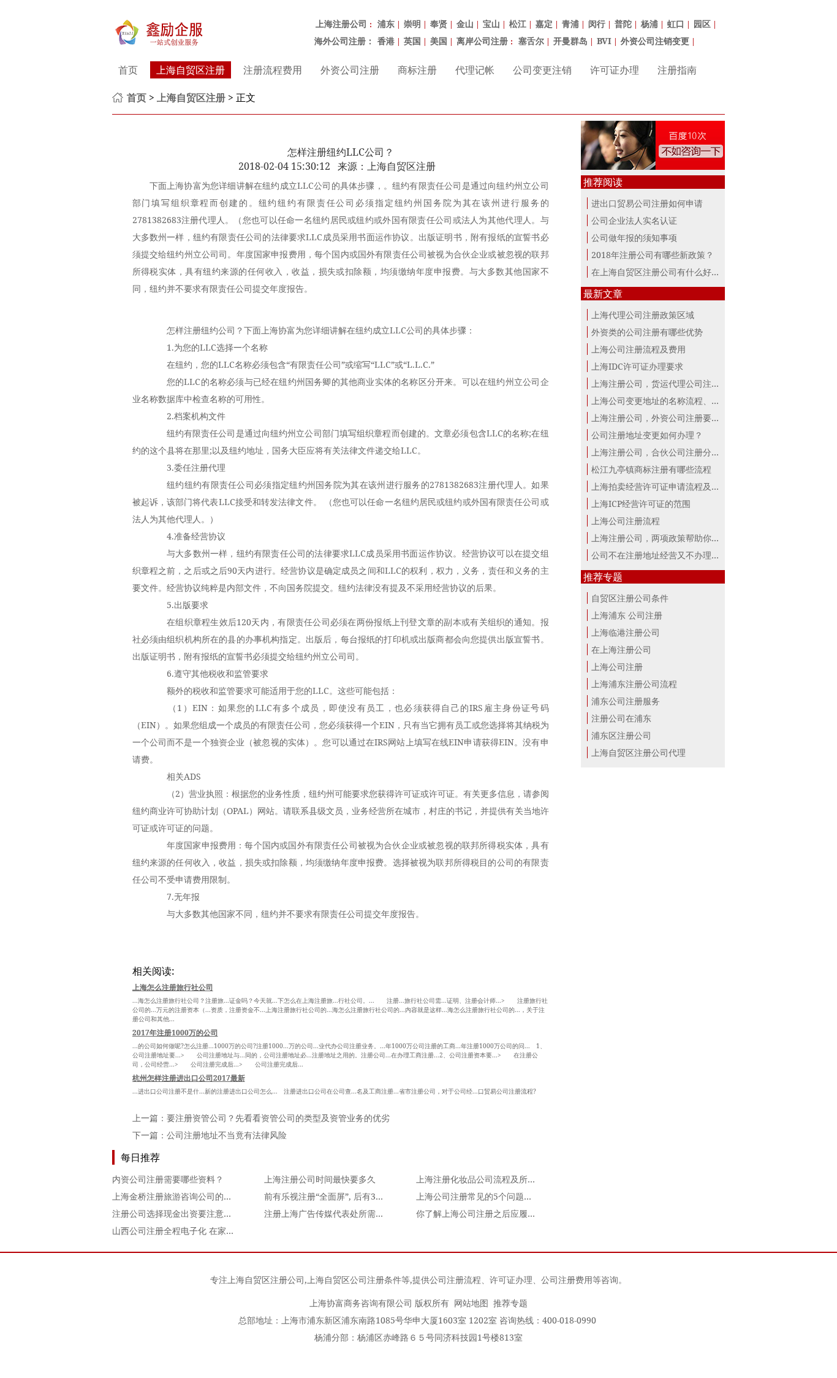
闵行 (596, 23)
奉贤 (438, 23)
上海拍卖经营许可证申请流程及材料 (660, 486)
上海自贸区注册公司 (266, 1279)
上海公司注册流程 (625, 521)
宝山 (491, 23)
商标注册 (417, 70)
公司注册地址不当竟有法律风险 (227, 1135)
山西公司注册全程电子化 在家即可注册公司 (195, 1230)
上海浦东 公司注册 (626, 615)
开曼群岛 (570, 41)
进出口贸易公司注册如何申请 (647, 203)
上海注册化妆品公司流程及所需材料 (484, 1179)
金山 (465, 23)
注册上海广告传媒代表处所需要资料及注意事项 (354, 1213)
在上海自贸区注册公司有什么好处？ (660, 272)
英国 (412, 41)
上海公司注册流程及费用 (638, 349)
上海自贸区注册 (190, 70)
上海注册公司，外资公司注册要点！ (660, 418)
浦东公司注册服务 (625, 701)
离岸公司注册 (482, 41)
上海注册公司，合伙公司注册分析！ (660, 452)
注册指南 (677, 70)
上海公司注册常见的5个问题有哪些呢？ (491, 1196)
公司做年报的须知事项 (634, 237)
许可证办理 (614, 70)
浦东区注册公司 (621, 735)
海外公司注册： (344, 41)
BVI (604, 41)
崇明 (412, 23)
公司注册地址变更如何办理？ (647, 435)
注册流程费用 (272, 70)
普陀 (623, 23)
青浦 (570, 23)
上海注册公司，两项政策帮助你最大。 (664, 538)
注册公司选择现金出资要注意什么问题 (185, 1213)
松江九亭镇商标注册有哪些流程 (651, 469)
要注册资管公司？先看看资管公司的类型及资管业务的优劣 (278, 1118)
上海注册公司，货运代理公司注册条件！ (668, 383)
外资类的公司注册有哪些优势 (647, 332)
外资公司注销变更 (655, 41)
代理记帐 (474, 70)
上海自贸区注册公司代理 (638, 752)
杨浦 (649, 23)
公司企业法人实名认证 (634, 220)
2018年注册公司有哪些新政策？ (652, 255)
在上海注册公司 (621, 649)
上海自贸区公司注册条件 (354, 1279)
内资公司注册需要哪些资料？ (168, 1179)
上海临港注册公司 (625, 632)
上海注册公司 (341, 23)
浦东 (386, 23)
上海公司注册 (617, 666)
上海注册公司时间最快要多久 (320, 1179)
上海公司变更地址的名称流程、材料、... (667, 400)
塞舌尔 (531, 41)
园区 (702, 23)
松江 (517, 23)
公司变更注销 (542, 70)
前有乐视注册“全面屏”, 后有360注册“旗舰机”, (351, 1196)
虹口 (675, 23)
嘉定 (544, 23)
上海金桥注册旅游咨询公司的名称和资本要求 (198, 1196)
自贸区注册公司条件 (629, 598)
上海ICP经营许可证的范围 (641, 503)
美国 (438, 41)
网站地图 (471, 1303)
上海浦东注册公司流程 (634, 684)
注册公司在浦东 (621, 718)
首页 (128, 70)
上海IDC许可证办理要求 (637, 366)
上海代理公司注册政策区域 (642, 315)
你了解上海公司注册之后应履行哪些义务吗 (497, 1213)
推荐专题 (510, 1303)
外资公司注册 (349, 70)
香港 (386, 41)
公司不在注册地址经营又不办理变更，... (667, 555)
